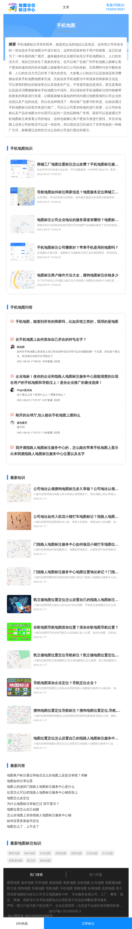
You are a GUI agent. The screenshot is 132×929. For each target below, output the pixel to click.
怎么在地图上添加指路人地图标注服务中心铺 (39, 815)
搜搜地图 (80, 888)
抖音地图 (45, 853)
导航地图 (52, 888)
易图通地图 (15, 860)
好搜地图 (94, 888)
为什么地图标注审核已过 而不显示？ (33, 803)
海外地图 (29, 853)
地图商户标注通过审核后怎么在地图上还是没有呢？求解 (47, 775)
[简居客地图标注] (21, 7)
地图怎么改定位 (18, 797)
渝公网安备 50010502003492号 (30, 915)
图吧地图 (14, 853)
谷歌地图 (92, 853)
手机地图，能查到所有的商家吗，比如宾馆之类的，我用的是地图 (67, 321)
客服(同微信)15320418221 (115, 7)
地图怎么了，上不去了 (23, 826)
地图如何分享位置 (20, 780)
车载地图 (38, 888)
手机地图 (66, 888)
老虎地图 (108, 888)
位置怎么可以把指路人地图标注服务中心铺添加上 (42, 792)
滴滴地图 (60, 853)
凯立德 (31, 860)
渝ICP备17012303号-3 (65, 911)
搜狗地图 (45, 860)
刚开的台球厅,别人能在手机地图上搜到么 (48, 415)
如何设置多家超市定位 (23, 820)
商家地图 (76, 853)
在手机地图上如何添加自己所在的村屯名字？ (51, 339)
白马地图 (107, 853)
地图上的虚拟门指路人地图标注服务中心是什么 (41, 786)
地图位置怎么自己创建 (23, 809)
